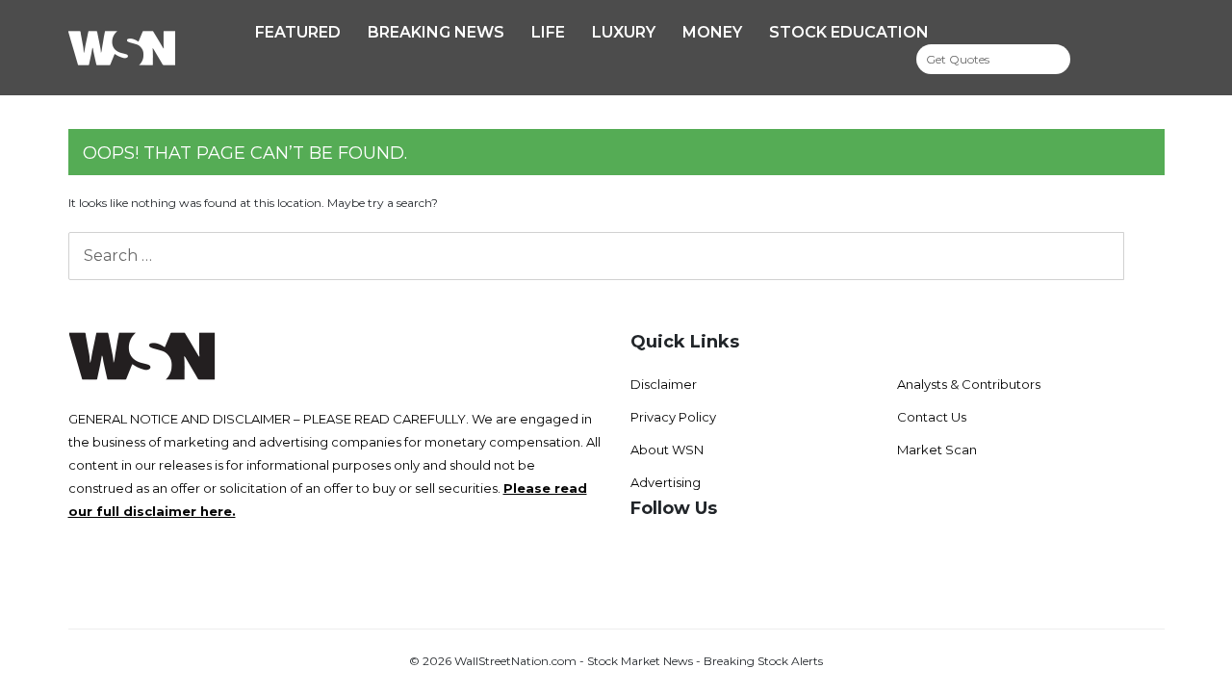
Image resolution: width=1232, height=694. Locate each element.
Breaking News (436, 32)
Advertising (665, 482)
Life (548, 32)
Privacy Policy (673, 416)
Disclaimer (663, 384)
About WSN (667, 449)
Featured (298, 32)
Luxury (623, 32)
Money (712, 32)
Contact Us (931, 416)
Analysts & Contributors (968, 384)
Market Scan (937, 449)
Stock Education (849, 32)
